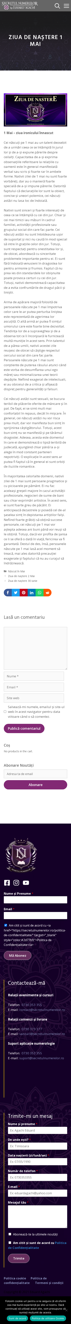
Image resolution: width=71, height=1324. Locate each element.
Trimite (18, 1258)
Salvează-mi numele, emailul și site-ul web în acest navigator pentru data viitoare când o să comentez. (36, 712)
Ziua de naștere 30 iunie (22, 581)
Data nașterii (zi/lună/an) (28, 1156)
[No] (66, 1310)
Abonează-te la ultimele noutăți (35, 1234)
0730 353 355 (32, 1005)
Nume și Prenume (18, 894)
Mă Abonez (17, 955)
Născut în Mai (16, 571)
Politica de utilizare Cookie (48, 1318)
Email (9, 909)
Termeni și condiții (49, 1283)
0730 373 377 (32, 1029)
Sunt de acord (17, 1318)
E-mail (14, 1187)
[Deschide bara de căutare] (57, 5)
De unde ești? (19, 1140)
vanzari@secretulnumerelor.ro (42, 1034)
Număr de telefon (23, 1171)
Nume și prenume (22, 1124)
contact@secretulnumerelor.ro (42, 1010)
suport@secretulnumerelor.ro (41, 1058)
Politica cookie (15, 1278)
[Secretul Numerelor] (20, 5)
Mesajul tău (18, 1203)
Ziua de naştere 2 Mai (21, 576)
